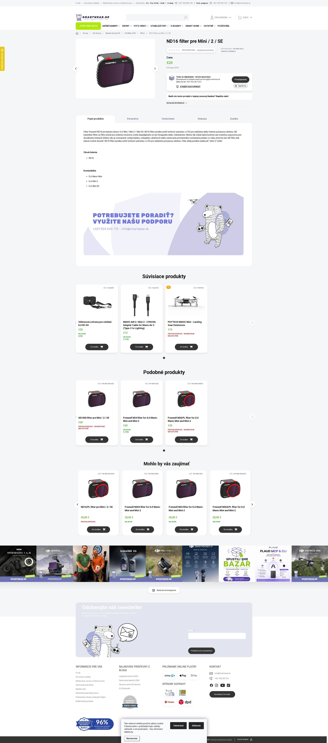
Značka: (228, 51)
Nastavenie (131, 738)
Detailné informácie (175, 103)
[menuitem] (88, 26)
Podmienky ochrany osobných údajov (91, 697)
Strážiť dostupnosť (190, 87)
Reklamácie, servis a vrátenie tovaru (117, 3)
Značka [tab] (234, 118)
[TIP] (186, 302)
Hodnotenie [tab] (168, 118)
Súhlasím (196, 725)
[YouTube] (222, 685)
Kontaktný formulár (222, 694)
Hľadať (185, 17)
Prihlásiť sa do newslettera (201, 651)
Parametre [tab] (132, 118)
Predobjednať (240, 79)
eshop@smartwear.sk (211, 79)
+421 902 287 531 (193, 82)
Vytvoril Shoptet (242, 739)
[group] (100, 502)
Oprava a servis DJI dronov (129, 684)
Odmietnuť (178, 725)
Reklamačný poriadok (84, 701)
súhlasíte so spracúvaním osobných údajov (220, 643)
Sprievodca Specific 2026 (129, 680)
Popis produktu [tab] (96, 118)
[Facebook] (211, 685)
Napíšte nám (81, 689)
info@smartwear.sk (222, 673)
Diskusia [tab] (202, 118)
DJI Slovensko (124, 688)
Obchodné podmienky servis (87, 693)
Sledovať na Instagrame (166, 590)
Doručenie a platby (91, 3)
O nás (78, 3)
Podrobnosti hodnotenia (205, 50)
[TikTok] (228, 685)
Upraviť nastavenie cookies (221, 740)
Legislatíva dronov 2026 (128, 676)
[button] (164, 357)
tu (132, 732)
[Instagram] (216, 685)
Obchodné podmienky (145, 3)
